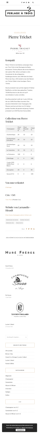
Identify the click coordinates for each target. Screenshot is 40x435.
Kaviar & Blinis (9, 363)
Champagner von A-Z (11, 407)
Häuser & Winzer (20, 32)
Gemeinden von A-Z (11, 410)
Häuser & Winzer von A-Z (13, 414)
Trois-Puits (8, 199)
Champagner (9, 379)
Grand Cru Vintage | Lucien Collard (16, 357)
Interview (8, 388)
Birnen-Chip (9, 354)
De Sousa (8, 295)
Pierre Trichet (24, 219)
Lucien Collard (9, 324)
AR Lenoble (8, 350)
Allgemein (8, 376)
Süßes (7, 395)
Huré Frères (9, 266)
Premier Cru (10, 222)
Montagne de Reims (12, 219)
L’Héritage (8, 187)
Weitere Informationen (27, 427)
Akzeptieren (20, 430)
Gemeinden (9, 382)
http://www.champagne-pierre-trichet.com (18, 215)
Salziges (7, 392)
